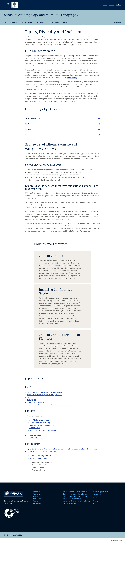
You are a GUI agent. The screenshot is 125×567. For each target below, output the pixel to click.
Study (30, 22)
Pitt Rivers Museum (69, 503)
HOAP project (31, 400)
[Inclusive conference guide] (62, 306)
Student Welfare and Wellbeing (38, 451)
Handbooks (37, 503)
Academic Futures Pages (35, 402)
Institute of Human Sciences (72, 499)
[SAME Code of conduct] (62, 267)
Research (40, 22)
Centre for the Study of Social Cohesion (76, 496)
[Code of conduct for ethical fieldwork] (62, 349)
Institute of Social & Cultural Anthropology (76, 492)
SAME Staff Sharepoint (35, 438)
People (21, 22)
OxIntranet (30, 416)
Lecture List (37, 499)
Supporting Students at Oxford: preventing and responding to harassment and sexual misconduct (62, 449)
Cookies (95, 498)
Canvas (35, 501)
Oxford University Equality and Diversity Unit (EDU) (44, 395)
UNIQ (28, 397)
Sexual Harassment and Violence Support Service (44, 392)
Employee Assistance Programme (41, 425)
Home (6, 22)
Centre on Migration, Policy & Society (75, 494)
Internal (65, 22)
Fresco (121, 540)
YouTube (118, 5)
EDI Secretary (72, 78)
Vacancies (36, 494)
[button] (116, 22)
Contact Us (36, 492)
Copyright (96, 501)
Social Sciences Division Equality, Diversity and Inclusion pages (49, 405)
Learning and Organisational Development (44, 430)
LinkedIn (111, 5)
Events (35, 496)
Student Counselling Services (40, 456)
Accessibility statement (100, 492)
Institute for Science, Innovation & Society (76, 501)
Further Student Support (38, 458)
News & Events (53, 22)
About (12, 22)
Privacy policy (97, 495)
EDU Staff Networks (34, 435)
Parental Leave (34, 428)
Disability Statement (99, 504)
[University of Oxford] (7, 5)
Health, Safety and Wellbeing (39, 423)
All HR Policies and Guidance (39, 420)
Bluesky (105, 5)
